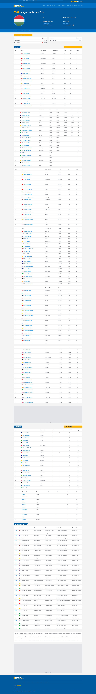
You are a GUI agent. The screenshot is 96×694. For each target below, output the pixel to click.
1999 (16, 595)
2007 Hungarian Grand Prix (26, 30)
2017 (15, 553)
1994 (16, 608)
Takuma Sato (27, 88)
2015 (16, 558)
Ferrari (23, 494)
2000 (16, 593)
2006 (16, 578)
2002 (16, 588)
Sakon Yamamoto (28, 106)
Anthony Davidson (28, 101)
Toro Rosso (24, 514)
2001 (16, 590)
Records (74, 5)
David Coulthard (27, 78)
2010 (16, 570)
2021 (15, 543)
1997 (16, 600)
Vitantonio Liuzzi (27, 98)
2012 (15, 565)
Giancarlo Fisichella (28, 81)
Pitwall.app (19, 685)
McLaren (24, 519)
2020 (16, 545)
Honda (23, 512)
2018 (16, 550)
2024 (16, 535)
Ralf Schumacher (27, 66)
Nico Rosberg (27, 68)
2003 (16, 585)
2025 (16, 533)
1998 (16, 598)
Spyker (23, 517)
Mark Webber (27, 73)
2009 (16, 573)
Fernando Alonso (27, 61)
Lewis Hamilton (27, 53)
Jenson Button (27, 103)
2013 (15, 563)
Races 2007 (18, 30)
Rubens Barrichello (28, 96)
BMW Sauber (25, 497)
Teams (63, 5)
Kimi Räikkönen (27, 55)
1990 (16, 618)
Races (53, 5)
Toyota (23, 507)
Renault (23, 499)
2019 (16, 548)
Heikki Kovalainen (27, 71)
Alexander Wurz (27, 86)
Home (44, 5)
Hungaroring (66, 21)
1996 (16, 603)
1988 (16, 623)
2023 (16, 538)
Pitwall (15, 30)
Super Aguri (24, 509)
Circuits (69, 5)
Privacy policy (16, 687)
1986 (16, 628)
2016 (16, 555)
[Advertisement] (48, 414)
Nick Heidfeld (26, 58)
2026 (16, 530)
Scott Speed (25, 477)
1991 (15, 615)
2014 (16, 560)
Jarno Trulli (26, 76)
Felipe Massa (26, 83)
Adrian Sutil (26, 93)
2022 (16, 540)
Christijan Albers (26, 485)
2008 (16, 575)
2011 (15, 568)
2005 (16, 580)
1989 (16, 620)
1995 (16, 605)
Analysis (80, 5)
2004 (16, 583)
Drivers (58, 5)
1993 (16, 610)
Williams (24, 502)
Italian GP (74, 1)
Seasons (49, 5)
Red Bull (24, 504)
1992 (16, 613)
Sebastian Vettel (27, 91)
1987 (16, 625)
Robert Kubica (27, 63)
